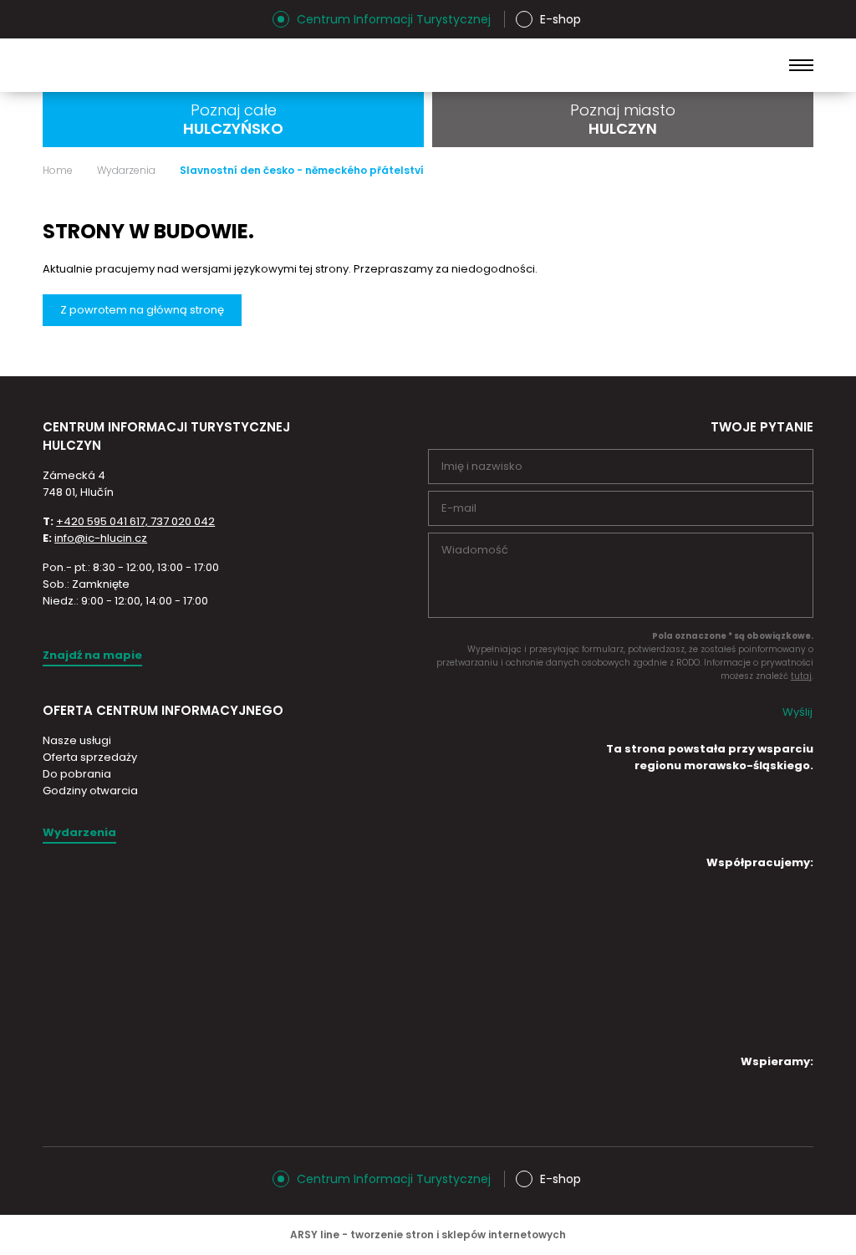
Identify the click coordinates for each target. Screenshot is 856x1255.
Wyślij (797, 712)
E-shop (560, 19)
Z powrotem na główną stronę (142, 310)
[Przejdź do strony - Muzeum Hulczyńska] (733, 907)
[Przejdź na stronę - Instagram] (55, 19)
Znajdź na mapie (92, 655)
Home (58, 170)
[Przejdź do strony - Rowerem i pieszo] (733, 1017)
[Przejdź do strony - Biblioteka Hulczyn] (733, 962)
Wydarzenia (126, 170)
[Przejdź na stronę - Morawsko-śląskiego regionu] (750, 833)
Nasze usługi (77, 740)
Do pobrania (77, 774)
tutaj (801, 676)
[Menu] (801, 65)
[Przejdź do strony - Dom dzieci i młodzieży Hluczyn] (593, 907)
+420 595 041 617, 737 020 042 (135, 521)
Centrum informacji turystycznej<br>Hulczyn (176, 65)
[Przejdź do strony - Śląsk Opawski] (733, 1106)
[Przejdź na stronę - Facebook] (84, 19)
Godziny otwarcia (90, 790)
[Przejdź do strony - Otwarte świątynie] (593, 958)
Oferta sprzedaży (90, 757)
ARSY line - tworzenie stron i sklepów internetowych (428, 1234)
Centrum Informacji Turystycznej (394, 19)
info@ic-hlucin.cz (100, 538)
